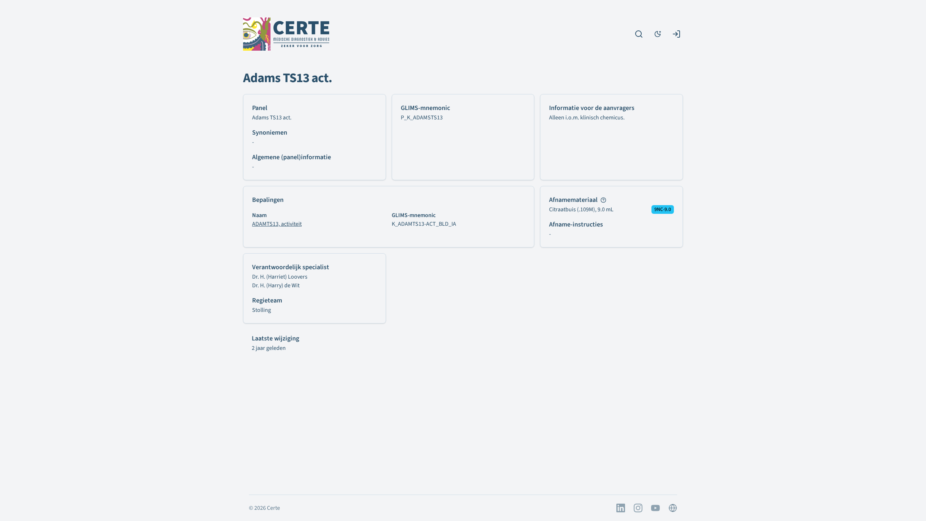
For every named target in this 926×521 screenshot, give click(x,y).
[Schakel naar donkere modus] (657, 34)
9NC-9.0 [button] (662, 209)
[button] (603, 200)
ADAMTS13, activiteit (277, 224)
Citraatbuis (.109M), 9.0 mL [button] (581, 209)
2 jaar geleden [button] (269, 348)
